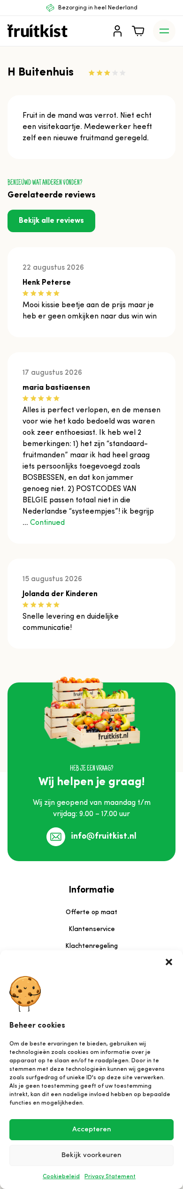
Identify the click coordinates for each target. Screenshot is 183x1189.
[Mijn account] (117, 31)
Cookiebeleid (61, 1177)
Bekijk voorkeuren (91, 1155)
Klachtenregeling (91, 946)
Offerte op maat (91, 912)
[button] (169, 962)
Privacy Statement (110, 1177)
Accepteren (91, 1129)
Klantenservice (92, 929)
